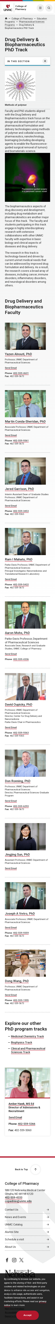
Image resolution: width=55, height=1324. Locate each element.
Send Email (11, 368)
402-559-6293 (21, 806)
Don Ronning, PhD (17, 781)
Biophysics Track (21, 1042)
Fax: (7, 376)
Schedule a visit (14, 1239)
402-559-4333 (13, 1197)
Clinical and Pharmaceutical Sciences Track (28, 1050)
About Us (10, 1246)
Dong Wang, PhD (17, 981)
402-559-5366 (26, 1123)
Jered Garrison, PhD (19, 489)
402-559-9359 (21, 933)
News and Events (15, 1217)
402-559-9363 (21, 732)
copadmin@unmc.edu (18, 1201)
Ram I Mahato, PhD (18, 559)
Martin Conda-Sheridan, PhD (25, 421)
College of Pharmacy (22, 18)
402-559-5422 (21, 584)
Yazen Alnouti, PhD (18, 354)
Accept (27, 1315)
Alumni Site (12, 1232)
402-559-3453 (21, 511)
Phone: (9, 373)
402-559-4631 (21, 373)
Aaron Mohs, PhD (17, 633)
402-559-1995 (21, 1000)
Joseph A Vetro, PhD (20, 913)
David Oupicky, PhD (18, 704)
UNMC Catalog (13, 1224)
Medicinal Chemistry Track (27, 1036)
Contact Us (11, 1209)
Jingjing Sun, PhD (17, 854)
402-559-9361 (21, 440)
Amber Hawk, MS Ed (21, 1103)
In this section (18, 61)
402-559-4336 (21, 659)
